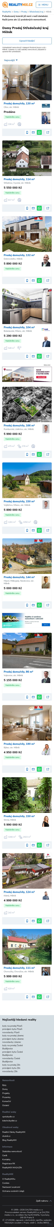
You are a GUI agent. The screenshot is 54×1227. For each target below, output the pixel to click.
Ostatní (5, 1105)
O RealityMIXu (8, 1179)
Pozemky (6, 1097)
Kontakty (6, 1159)
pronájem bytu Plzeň (12, 1029)
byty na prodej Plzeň (12, 1025)
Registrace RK (8, 1163)
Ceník (4, 1155)
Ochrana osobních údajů (13, 1191)
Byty (4, 1085)
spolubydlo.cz (8, 1116)
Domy (5, 1089)
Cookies (5, 1183)
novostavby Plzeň (11, 1032)
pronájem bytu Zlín (11, 1068)
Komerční (6, 1101)
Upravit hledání (27, 40)
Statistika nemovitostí (12, 1151)
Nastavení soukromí (11, 1187)
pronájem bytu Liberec (13, 1038)
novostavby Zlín (10, 1071)
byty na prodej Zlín (11, 1064)
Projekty (6, 1093)
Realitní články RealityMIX (13, 1132)
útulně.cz (6, 1136)
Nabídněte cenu (12, 117)
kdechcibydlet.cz (9, 1120)
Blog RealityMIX (9, 1140)
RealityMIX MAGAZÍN (12, 1167)
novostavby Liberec (11, 1042)
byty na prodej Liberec (13, 1035)
